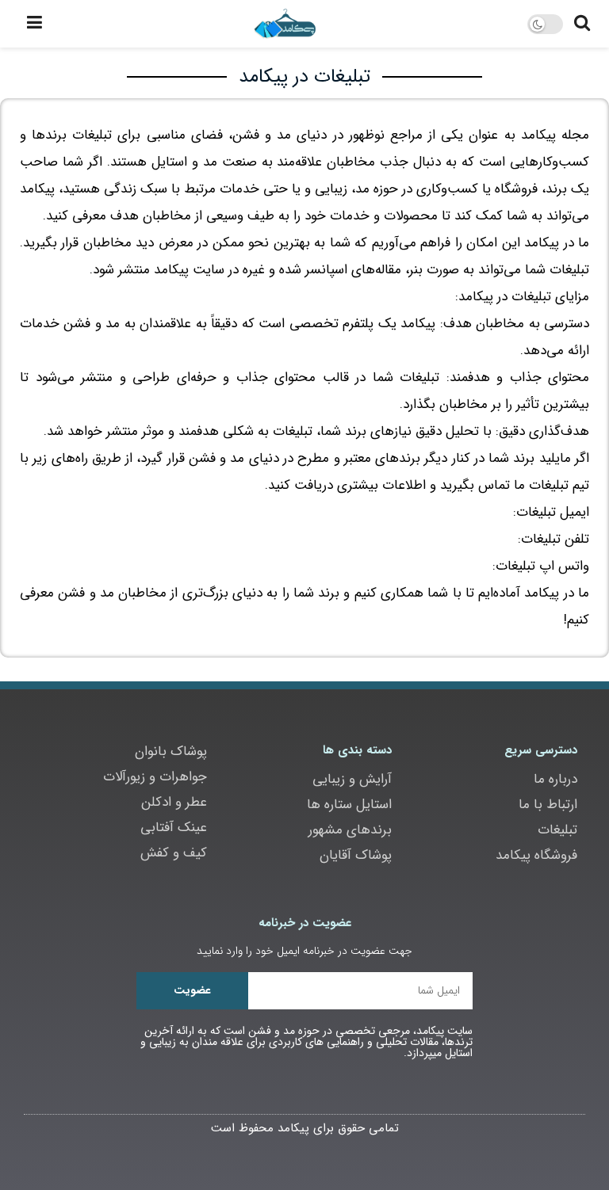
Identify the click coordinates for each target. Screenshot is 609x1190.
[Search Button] (582, 24)
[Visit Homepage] (284, 24)
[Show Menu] (34, 24)
